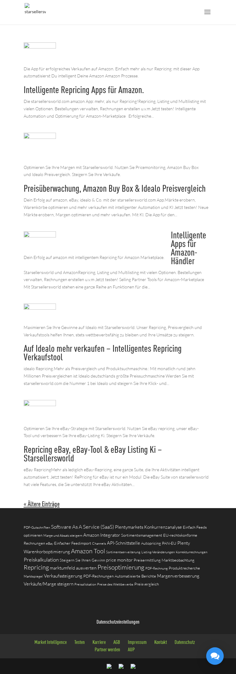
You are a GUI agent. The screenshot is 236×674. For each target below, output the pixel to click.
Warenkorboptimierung (47, 551)
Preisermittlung (147, 560)
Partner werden (107, 649)
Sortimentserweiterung (123, 552)
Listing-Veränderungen (158, 552)
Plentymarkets (129, 527)
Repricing (36, 567)
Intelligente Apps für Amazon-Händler (188, 248)
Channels (99, 543)
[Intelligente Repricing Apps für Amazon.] (40, 61)
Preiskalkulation (41, 559)
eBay (49, 543)
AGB (116, 642)
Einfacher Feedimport (72, 543)
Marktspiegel (33, 576)
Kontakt (160, 642)
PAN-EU (169, 543)
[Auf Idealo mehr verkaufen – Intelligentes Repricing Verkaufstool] (40, 320)
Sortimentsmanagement (141, 535)
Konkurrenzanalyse (163, 527)
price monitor (119, 560)
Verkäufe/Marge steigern (48, 584)
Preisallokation (85, 584)
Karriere (99, 642)
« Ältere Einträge (42, 504)
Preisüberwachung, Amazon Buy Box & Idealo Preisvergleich (115, 189)
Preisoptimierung (120, 567)
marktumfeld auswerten (73, 568)
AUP (131, 649)
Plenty (183, 543)
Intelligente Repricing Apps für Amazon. (84, 90)
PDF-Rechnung (156, 568)
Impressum (137, 642)
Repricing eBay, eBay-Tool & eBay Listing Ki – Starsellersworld (93, 454)
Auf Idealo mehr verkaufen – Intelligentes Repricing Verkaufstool (103, 353)
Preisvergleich (146, 584)
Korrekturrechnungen (191, 552)
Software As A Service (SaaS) (82, 526)
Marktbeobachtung (178, 560)
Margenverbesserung (178, 576)
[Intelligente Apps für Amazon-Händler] (40, 250)
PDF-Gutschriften (37, 527)
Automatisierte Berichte (135, 576)
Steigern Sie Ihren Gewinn (82, 560)
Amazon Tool (88, 551)
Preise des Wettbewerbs (115, 584)
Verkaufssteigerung (63, 576)
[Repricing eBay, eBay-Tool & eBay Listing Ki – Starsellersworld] (40, 421)
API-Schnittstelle (123, 543)
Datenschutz (185, 642)
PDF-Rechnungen (98, 576)
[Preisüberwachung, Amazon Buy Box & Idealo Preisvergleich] (40, 160)
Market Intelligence (50, 642)
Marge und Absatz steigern (62, 535)
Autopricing (151, 543)
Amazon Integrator (101, 535)
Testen (79, 642)
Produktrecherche (184, 568)
